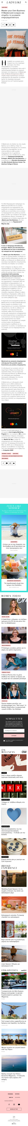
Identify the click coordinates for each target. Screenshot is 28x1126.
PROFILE (4, 701)
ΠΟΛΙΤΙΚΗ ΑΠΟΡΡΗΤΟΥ (9, 1100)
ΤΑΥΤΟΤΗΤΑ (17, 1094)
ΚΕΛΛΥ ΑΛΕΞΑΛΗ (14, 550)
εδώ (8, 224)
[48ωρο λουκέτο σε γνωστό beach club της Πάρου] (14, 1037)
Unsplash (12, 57)
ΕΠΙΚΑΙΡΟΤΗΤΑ (9, 970)
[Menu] (2, 2)
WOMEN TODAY (6, 453)
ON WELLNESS (8, 751)
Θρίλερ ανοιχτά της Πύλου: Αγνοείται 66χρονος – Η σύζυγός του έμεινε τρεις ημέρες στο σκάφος (13, 1076)
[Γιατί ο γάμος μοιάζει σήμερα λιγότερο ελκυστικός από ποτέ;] (14, 762)
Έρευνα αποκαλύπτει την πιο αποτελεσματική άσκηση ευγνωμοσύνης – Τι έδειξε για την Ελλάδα (13, 832)
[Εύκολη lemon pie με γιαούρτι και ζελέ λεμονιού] (14, 846)
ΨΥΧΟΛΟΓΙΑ (5, 799)
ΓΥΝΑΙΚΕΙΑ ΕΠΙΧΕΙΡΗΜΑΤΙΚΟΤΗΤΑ (12, 456)
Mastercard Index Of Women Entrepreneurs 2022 (13, 73)
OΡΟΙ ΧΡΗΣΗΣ (17, 1097)
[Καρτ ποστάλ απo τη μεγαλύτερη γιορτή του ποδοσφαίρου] (14, 929)
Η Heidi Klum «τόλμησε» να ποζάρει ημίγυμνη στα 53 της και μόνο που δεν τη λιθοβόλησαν (14, 621)
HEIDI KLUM (5, 616)
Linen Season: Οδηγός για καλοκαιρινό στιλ (10, 965)
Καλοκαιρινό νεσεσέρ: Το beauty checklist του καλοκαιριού (12, 916)
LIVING (4, 773)
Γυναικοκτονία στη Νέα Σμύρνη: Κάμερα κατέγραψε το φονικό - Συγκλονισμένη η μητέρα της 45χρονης (12, 994)
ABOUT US (11, 1097)
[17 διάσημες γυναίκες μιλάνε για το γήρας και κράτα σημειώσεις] (14, 635)
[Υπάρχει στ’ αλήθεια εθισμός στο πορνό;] (14, 789)
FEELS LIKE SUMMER (14, 507)
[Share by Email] (13, 25)
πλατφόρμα (10, 448)
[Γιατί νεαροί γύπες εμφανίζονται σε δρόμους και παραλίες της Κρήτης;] (14, 1010)
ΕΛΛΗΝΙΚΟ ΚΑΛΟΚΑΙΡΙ (14, 580)
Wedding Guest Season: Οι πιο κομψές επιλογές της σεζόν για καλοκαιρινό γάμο (12, 891)
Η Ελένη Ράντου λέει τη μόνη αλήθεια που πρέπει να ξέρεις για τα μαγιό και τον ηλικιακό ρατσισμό (13, 677)
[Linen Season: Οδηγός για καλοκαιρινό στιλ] (14, 953)
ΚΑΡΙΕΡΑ (4, 7)
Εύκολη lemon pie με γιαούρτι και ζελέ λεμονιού (13, 860)
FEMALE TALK (6, 672)
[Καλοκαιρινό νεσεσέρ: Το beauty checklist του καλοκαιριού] (14, 904)
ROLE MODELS (6, 645)
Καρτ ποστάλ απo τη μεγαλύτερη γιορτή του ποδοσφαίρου (13, 940)
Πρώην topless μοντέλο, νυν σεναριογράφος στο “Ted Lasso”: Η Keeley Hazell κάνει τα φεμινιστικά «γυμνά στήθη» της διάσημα (13, 706)
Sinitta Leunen (7, 57)
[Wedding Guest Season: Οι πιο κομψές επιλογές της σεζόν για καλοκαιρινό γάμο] (14, 878)
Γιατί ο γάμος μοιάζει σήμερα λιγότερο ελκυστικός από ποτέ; (12, 776)
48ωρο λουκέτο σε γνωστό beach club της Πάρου (13, 1048)
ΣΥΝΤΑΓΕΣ (5, 857)
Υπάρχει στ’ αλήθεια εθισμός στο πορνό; (13, 803)
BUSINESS (5, 458)
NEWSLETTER (14, 1109)
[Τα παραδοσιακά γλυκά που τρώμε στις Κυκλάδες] (14, 566)
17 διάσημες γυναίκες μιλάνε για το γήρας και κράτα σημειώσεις (13, 649)
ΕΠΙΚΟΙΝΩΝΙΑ (10, 1094)
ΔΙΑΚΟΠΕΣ (14, 542)
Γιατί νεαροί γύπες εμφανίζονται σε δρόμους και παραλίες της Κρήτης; (13, 1022)
